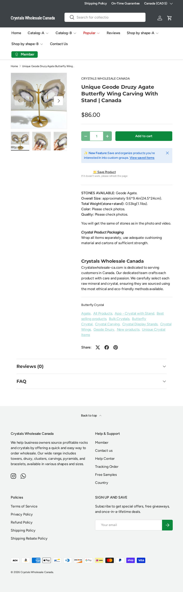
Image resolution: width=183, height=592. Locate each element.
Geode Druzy (104, 329)
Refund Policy (22, 522)
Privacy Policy (22, 514)
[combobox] (105, 17)
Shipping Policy (95, 3)
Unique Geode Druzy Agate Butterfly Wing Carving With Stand (49, 66)
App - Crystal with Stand (134, 313)
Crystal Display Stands (140, 324)
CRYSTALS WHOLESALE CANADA (105, 78)
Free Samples (106, 474)
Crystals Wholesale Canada (37, 572)
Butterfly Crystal (92, 305)
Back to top (89, 415)
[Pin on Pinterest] (115, 347)
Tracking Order (107, 466)
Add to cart (143, 136)
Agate (86, 313)
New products (128, 329)
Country (101, 483)
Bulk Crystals (119, 319)
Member (101, 442)
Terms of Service (24, 506)
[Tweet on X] (97, 347)
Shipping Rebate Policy (29, 538)
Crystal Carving (107, 324)
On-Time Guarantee (125, 3)
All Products (102, 313)
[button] (170, 18)
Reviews (113, 33)
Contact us (103, 450)
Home (16, 33)
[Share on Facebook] (106, 347)
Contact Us (59, 44)
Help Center (105, 458)
